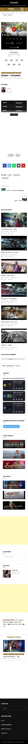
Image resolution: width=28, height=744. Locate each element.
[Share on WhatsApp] (14, 166)
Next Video (24, 196)
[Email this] (19, 166)
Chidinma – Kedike (6, 345)
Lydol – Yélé (17, 200)
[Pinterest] (22, 388)
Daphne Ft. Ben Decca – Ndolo (9, 252)
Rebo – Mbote (10, 496)
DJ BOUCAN (5, 178)
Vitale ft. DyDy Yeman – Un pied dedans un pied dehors (14, 5)
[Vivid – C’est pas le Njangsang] (3, 190)
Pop (17, 13)
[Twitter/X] (16, 388)
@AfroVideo (10, 366)
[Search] (26, 9)
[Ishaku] (3, 90)
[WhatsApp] (19, 388)
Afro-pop (23, 13)
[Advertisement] (14, 134)
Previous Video (5, 186)
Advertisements (6, 725)
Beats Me (14, 570)
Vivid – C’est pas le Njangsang (15, 190)
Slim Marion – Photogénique (9, 298)
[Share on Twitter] (9, 166)
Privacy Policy (6, 729)
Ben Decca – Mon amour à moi (15, 506)
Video (7, 13)
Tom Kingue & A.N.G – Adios (9, 229)
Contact (4, 733)
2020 (9, 175)
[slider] (7, 35)
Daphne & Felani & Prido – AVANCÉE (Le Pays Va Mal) (18, 403)
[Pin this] (23, 166)
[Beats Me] (7, 574)
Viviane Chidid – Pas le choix (9, 322)
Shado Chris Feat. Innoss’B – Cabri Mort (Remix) (18, 392)
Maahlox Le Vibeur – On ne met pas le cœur (18, 382)
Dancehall (9, 72)
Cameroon (16, 175)
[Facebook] (14, 388)
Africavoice (5, 231)
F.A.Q (2, 720)
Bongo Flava (11, 654)
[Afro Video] (14, 9)
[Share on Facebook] (5, 166)
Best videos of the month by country (14, 378)
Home (2, 13)
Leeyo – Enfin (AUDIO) (13, 465)
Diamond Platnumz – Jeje (14, 485)
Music (12, 13)
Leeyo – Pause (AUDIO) (13, 455)
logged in (10, 359)
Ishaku (9, 88)
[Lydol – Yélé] (24, 200)
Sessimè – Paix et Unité (7, 275)
